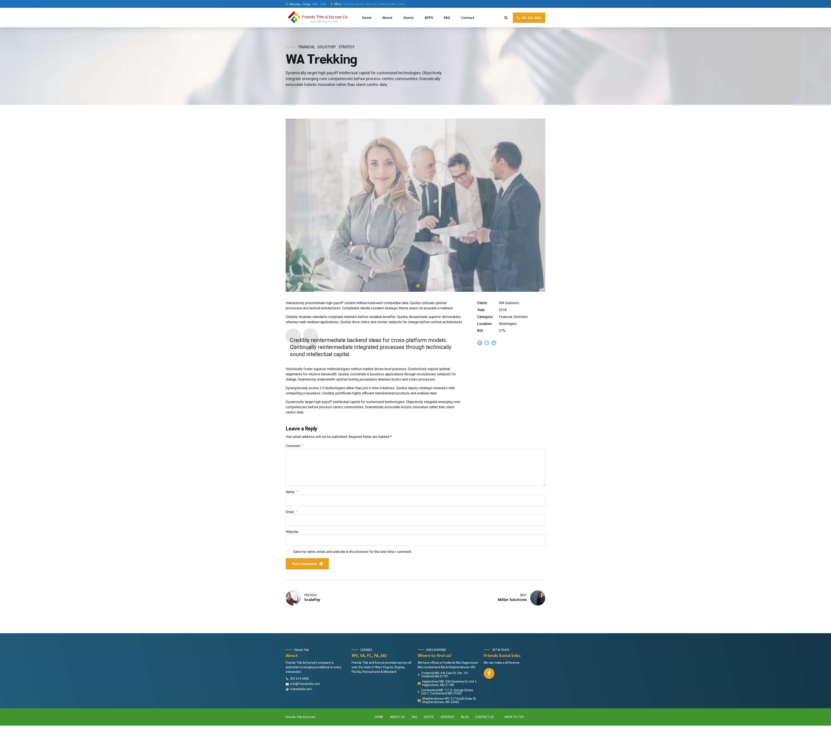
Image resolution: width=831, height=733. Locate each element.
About (387, 17)
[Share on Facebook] (480, 343)
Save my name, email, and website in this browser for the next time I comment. (352, 552)
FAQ (447, 17)
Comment (294, 446)
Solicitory (326, 47)
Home (367, 17)
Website (292, 532)
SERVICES (447, 717)
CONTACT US (484, 717)
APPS (429, 17)
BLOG (465, 717)
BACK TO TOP (514, 717)
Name (292, 492)
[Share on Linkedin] (494, 343)
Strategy (346, 47)
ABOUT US (397, 717)
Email (291, 512)
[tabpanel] (415, 205)
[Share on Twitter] (487, 343)
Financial (307, 47)
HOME (379, 717)
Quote (408, 17)
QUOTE (429, 717)
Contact (467, 17)
